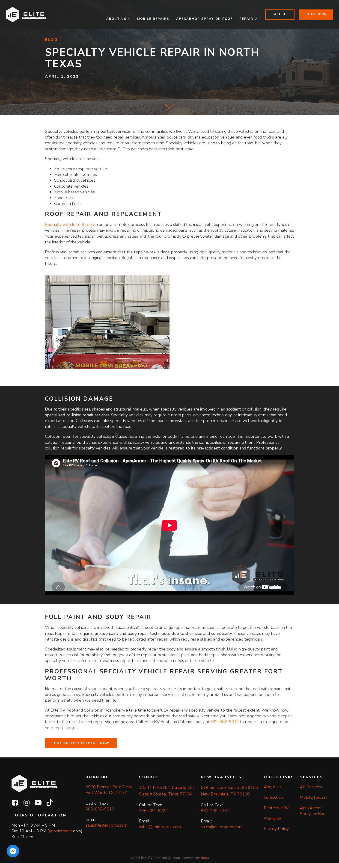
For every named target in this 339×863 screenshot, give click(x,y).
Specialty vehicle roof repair (70, 224)
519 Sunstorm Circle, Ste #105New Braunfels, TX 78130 (229, 791)
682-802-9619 (224, 721)
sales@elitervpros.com (106, 825)
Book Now (316, 14)
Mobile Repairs (153, 19)
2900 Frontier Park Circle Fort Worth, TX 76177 (109, 789)
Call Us (279, 14)
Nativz (205, 858)
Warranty (272, 818)
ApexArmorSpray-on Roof (313, 810)
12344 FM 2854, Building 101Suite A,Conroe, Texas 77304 (167, 791)
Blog (51, 39)
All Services (311, 787)
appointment (60, 831)
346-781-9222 (153, 810)
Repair (246, 19)
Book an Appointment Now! (80, 743)
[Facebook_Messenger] (13, 851)
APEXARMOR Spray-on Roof (204, 19)
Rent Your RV (276, 808)
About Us (116, 19)
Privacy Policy (276, 828)
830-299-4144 (215, 810)
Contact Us (274, 797)
